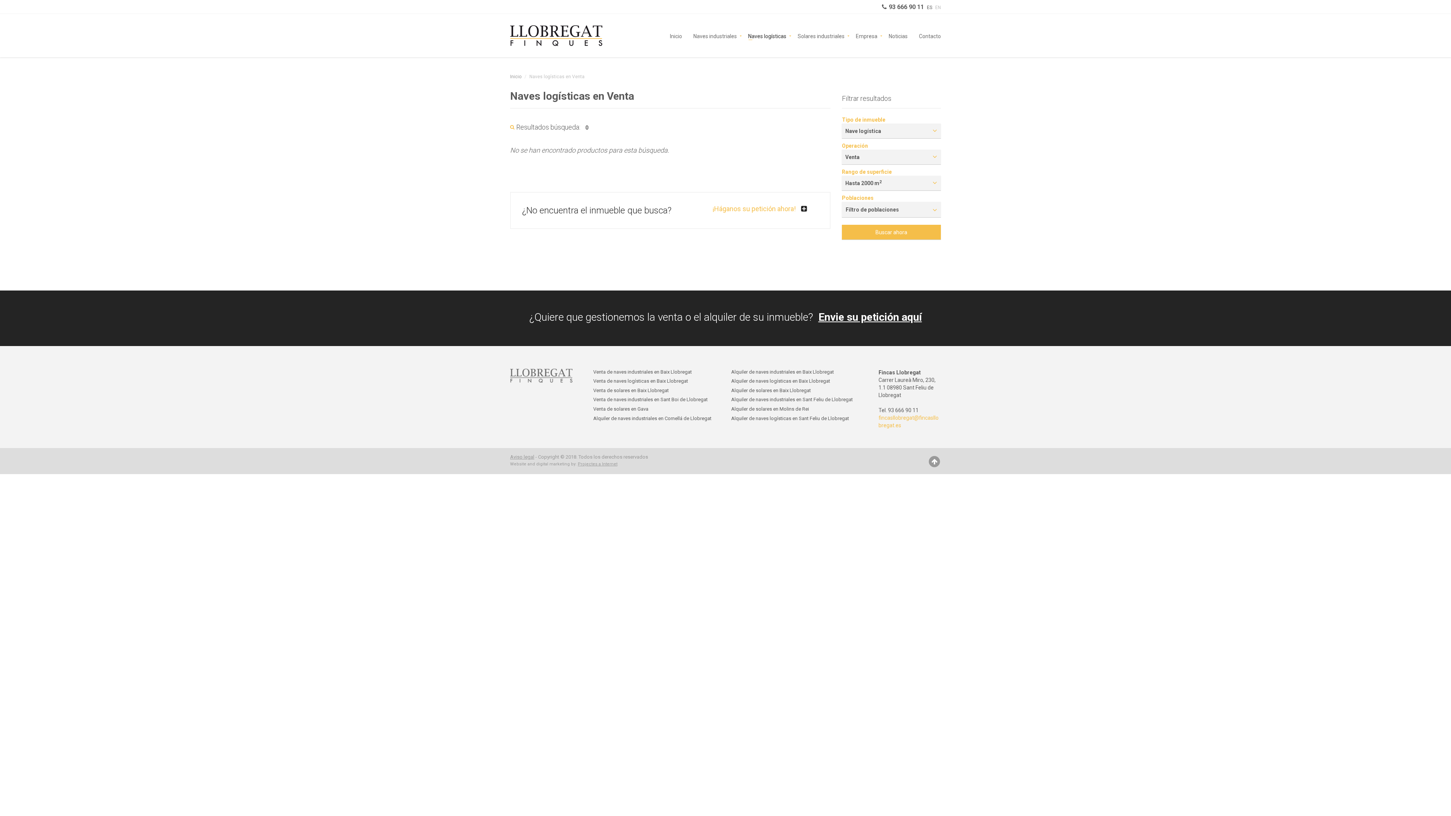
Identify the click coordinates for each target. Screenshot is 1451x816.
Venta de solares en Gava (620, 409)
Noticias (898, 35)
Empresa (866, 35)
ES (929, 7)
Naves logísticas (767, 35)
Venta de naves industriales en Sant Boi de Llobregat (650, 399)
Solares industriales (821, 35)
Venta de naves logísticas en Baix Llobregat (640, 381)
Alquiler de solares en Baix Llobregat (771, 390)
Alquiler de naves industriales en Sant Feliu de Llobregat (792, 399)
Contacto (930, 35)
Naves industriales (715, 35)
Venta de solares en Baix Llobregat (631, 390)
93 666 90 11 (906, 7)
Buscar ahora (891, 232)
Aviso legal (522, 457)
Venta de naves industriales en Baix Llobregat (642, 372)
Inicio (676, 35)
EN (938, 7)
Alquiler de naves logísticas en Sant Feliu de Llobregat (790, 418)
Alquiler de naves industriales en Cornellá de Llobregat (652, 418)
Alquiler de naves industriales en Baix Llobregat (782, 372)
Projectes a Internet (597, 464)
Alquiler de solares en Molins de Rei (770, 409)
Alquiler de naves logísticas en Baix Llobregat (780, 381)
